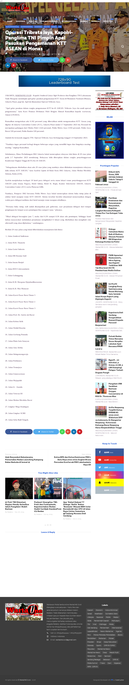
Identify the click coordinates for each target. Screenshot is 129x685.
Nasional (99, 617)
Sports (98, 645)
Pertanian (102, 638)
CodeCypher (119, 680)
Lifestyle (90, 617)
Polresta (90, 645)
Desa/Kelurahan (110, 642)
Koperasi (117, 663)
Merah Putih (114, 652)
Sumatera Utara (111, 614)
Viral (94, 624)
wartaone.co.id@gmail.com (66, 640)
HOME (9, 21)
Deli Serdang (92, 628)
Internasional (117, 628)
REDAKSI (11, 33)
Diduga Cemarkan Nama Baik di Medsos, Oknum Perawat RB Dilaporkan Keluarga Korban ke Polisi (109, 235)
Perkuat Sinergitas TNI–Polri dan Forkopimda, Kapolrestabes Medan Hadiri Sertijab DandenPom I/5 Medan (47, 506)
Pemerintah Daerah (101, 621)
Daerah (90, 610)
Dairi (109, 663)
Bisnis (120, 635)
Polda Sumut (92, 663)
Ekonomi (99, 610)
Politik (108, 617)
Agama (118, 631)
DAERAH (84, 21)
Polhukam (116, 621)
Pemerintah (104, 628)
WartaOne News (104, 649)
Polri (100, 656)
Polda (111, 624)
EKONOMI (95, 21)
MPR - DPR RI (92, 667)
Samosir (107, 656)
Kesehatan (99, 614)
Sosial (89, 614)
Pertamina (91, 656)
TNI (88, 624)
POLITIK (33, 21)
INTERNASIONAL (68, 21)
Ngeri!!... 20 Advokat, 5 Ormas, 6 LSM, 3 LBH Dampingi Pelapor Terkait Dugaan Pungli (109, 366)
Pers (89, 635)
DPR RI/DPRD (109, 645)
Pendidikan (91, 638)
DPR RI (115, 660)
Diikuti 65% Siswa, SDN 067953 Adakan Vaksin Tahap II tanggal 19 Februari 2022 (109, 178)
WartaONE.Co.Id (25, 680)
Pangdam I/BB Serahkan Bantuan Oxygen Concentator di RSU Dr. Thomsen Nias (109, 390)
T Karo (102, 663)
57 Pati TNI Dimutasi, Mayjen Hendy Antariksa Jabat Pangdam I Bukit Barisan (17, 505)
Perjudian (91, 649)
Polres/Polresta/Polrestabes (104, 635)
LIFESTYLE (108, 21)
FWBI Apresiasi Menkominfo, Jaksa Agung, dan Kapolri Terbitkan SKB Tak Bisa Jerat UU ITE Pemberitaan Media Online (109, 262)
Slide (89, 621)
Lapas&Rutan (92, 631)
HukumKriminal (111, 610)
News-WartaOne (106, 631)
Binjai (99, 642)
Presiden (90, 642)
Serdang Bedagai (93, 660)
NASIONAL (20, 21)
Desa (105, 652)
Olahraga (102, 624)
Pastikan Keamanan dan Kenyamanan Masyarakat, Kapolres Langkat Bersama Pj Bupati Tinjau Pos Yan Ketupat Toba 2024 (109, 206)
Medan (116, 617)
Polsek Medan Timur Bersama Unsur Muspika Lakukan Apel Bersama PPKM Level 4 (109, 342)
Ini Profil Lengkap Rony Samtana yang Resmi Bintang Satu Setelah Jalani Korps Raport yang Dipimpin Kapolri (109, 291)
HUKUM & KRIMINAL (49, 21)
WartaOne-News (93, 652)
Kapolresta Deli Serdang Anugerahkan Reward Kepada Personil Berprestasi (109, 319)
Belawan (106, 660)
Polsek (111, 638)
